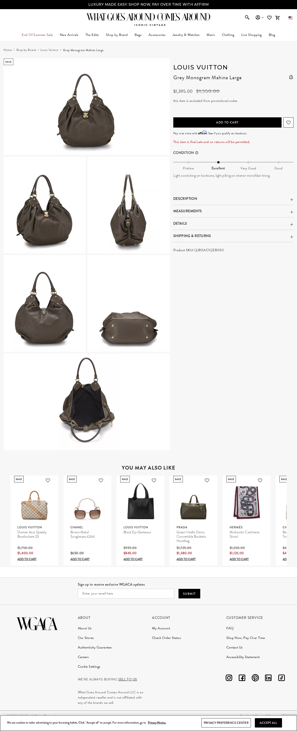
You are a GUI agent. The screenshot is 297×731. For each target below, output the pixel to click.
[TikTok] (281, 678)
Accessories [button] (156, 34)
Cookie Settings (89, 666)
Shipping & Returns (192, 235)
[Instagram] (229, 678)
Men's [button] (211, 34)
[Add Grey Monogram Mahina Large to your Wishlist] (288, 122)
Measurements (187, 211)
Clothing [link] (228, 34)
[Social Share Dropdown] (291, 76)
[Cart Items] (277, 18)
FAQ (230, 628)
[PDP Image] (86, 254)
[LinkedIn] (268, 678)
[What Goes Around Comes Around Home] (148, 16)
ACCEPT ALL (268, 723)
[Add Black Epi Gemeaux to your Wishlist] (154, 480)
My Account (161, 628)
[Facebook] (242, 678)
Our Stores (86, 637)
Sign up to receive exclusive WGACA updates (111, 584)
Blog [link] (272, 34)
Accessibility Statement (243, 657)
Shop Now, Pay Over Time (245, 637)
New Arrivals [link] (69, 34)
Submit (189, 593)
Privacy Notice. (157, 723)
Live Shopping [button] (251, 34)
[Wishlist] (270, 17)
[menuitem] (69, 35)
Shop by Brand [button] (117, 34)
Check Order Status (166, 637)
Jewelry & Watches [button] (186, 34)
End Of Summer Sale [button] (37, 34)
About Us (85, 628)
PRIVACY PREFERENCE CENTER (226, 723)
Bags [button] (138, 34)
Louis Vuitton (200, 67)
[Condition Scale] (198, 153)
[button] (290, 18)
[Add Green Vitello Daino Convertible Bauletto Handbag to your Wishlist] (207, 480)
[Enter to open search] (247, 18)
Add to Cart (227, 122)
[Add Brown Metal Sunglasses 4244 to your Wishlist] (101, 480)
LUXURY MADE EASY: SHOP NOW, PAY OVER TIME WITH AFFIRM (148, 4)
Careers (83, 657)
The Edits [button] (92, 34)
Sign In (259, 17)
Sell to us (127, 679)
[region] (148, 723)
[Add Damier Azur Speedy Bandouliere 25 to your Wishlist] (48, 480)
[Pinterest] (255, 678)
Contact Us (234, 647)
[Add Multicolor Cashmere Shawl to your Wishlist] (260, 480)
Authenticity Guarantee (95, 647)
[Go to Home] (37, 623)
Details (180, 223)
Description (185, 198)
